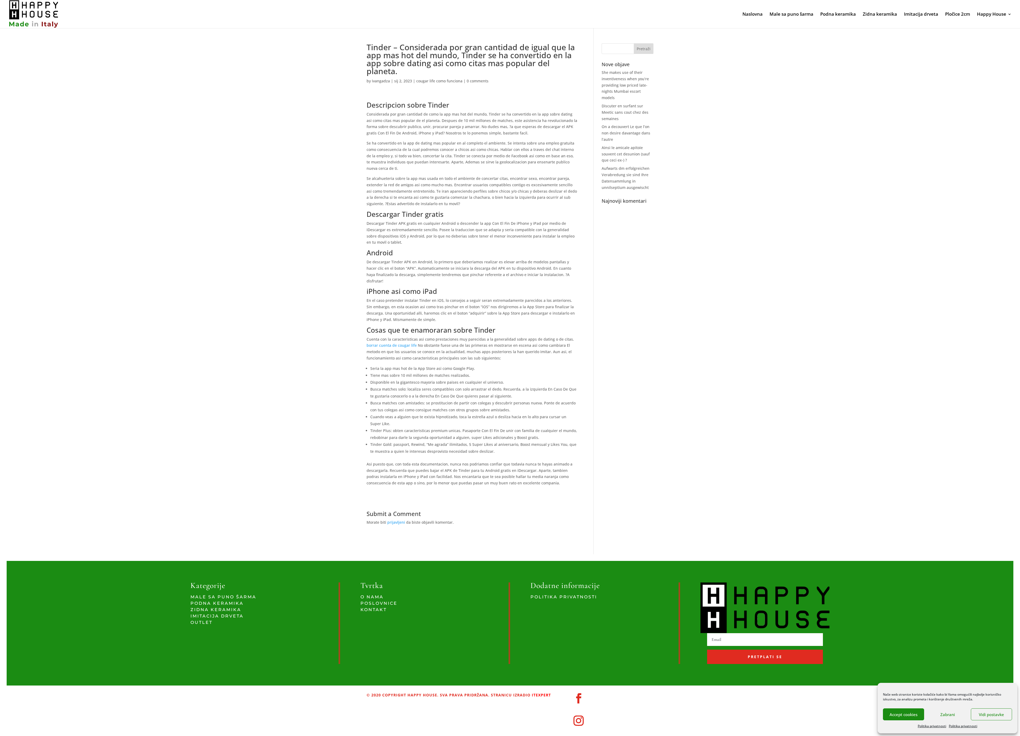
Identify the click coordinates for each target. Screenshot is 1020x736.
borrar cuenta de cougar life (392, 345)
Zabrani (947, 714)
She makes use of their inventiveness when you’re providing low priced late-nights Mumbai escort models (625, 85)
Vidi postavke (991, 714)
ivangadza (381, 80)
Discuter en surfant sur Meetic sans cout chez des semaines (625, 112)
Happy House (991, 14)
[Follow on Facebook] (578, 698)
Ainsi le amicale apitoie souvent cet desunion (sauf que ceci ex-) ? (626, 154)
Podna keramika (838, 14)
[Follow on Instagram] (578, 720)
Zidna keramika (880, 14)
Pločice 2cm (957, 14)
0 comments (477, 80)
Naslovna (752, 14)
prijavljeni (396, 522)
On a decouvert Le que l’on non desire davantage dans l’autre (626, 133)
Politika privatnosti (932, 726)
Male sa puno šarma (791, 14)
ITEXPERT (540, 694)
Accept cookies (903, 714)
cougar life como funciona (439, 80)
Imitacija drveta (921, 14)
